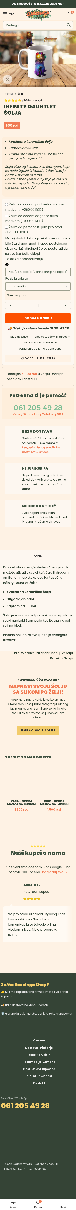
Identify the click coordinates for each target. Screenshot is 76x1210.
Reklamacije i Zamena (39, 1062)
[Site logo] (38, 14)
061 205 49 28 (25, 1106)
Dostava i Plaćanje (39, 1048)
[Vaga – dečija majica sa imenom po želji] (21, 783)
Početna (8, 94)
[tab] (38, 555)
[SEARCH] (68, 25)
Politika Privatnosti (39, 1076)
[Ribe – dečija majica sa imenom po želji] (54, 783)
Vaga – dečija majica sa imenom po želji (21, 804)
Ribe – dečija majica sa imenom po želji (54, 804)
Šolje (21, 94)
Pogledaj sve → (54, 872)
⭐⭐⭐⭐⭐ (23, 100)
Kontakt (39, 1083)
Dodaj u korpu (38, 318)
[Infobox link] (38, 478)
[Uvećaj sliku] (7, 79)
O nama (39, 1040)
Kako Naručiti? (39, 1055)
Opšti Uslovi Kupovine (39, 1069)
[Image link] (57, 1026)
